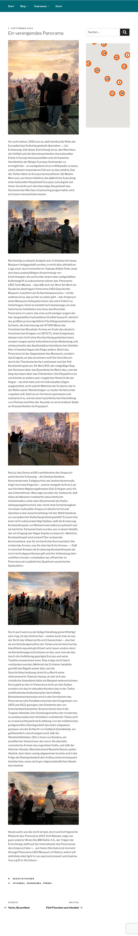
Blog (23, 6)
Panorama (34, 883)
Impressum (40, 6)
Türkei (47, 883)
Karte (59, 6)
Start (11, 6)
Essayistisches (24, 879)
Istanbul (19, 883)
